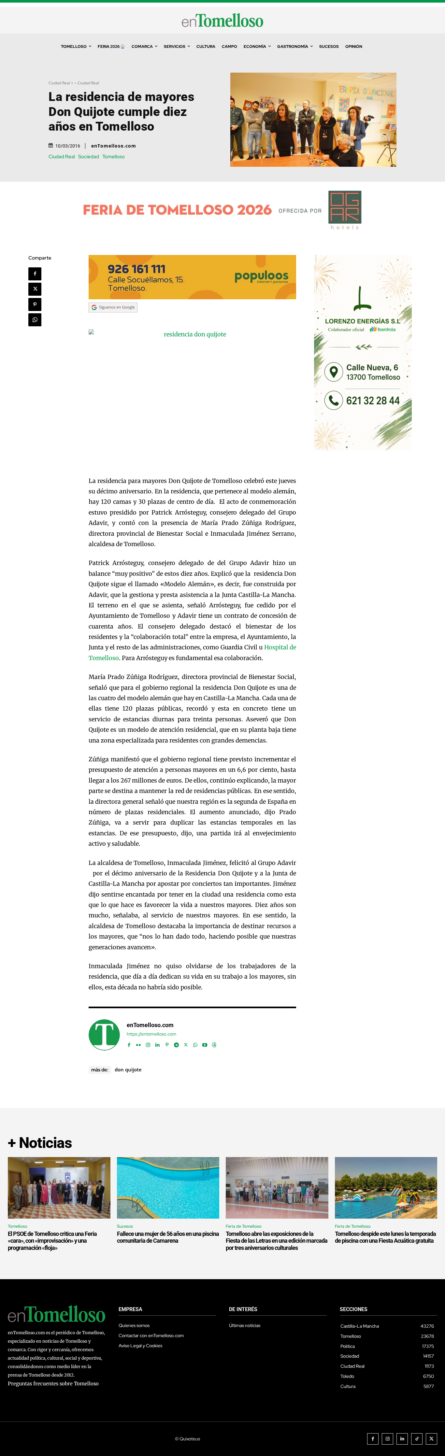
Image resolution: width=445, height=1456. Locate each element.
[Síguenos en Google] (113, 318)
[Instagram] (148, 1043)
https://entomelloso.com (151, 1034)
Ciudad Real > (61, 83)
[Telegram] (176, 1043)
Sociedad (88, 156)
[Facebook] (34, 273)
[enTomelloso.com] (104, 1035)
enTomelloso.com (113, 146)
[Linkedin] (157, 1043)
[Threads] (214, 1043)
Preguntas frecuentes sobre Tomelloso (53, 1383)
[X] (34, 289)
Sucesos (125, 1226)
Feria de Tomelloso (244, 1226)
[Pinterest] (34, 304)
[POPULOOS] (192, 297)
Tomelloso (113, 156)
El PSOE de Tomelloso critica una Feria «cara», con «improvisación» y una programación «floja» (52, 1240)
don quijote (128, 1069)
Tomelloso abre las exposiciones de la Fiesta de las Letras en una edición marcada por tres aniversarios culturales (276, 1240)
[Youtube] (204, 1043)
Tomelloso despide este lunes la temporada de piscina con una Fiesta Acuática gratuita (385, 1237)
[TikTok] (417, 1439)
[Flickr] (138, 1043)
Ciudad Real (88, 83)
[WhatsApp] (34, 319)
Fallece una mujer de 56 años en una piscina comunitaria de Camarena (168, 1237)
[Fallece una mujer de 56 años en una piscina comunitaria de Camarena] (168, 1188)
